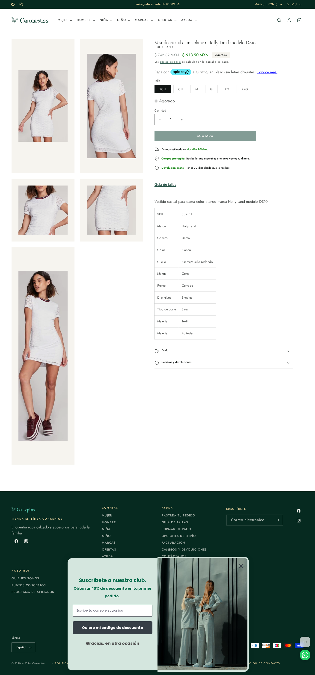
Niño (106, 536)
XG (229, 90)
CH (183, 90)
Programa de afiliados (33, 592)
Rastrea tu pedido (178, 515)
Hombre (109, 522)
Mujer (107, 515)
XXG (247, 90)
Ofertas (109, 549)
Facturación (173, 542)
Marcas (109, 542)
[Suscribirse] (278, 520)
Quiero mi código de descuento (112, 627)
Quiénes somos (25, 578)
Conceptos (38, 663)
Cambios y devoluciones (184, 549)
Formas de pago (176, 529)
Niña (106, 529)
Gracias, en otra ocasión (112, 643)
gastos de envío (170, 62)
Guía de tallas (165, 184)
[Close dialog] (241, 566)
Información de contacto (257, 663)
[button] (64, 20)
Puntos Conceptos (29, 585)
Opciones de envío (179, 536)
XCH (165, 90)
